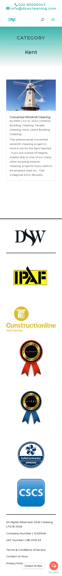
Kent (25, 129)
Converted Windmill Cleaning (30, 117)
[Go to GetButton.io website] (53, 572)
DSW (17, 120)
